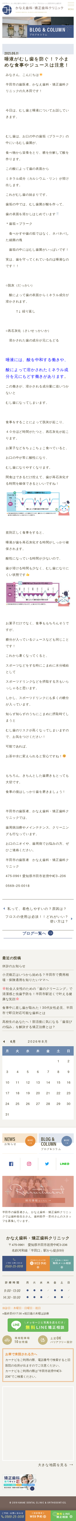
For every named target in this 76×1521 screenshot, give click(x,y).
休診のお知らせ (14, 965)
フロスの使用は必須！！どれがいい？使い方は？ (37, 918)
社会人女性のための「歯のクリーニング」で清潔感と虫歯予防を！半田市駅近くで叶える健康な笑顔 (37, 993)
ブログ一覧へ (34, 933)
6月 (13, 1041)
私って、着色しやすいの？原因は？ (37, 908)
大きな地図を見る (53, 1464)
